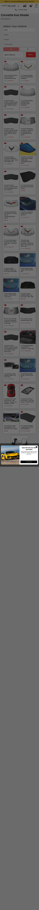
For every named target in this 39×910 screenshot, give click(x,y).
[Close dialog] (36, 447)
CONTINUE (29, 461)
